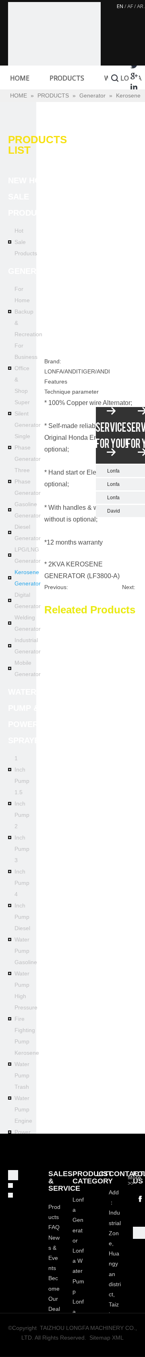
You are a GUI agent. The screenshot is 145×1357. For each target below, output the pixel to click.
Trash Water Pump (21, 1098)
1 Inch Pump (21, 769)
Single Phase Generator (27, 447)
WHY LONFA (122, 78)
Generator (33, 271)
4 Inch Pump (21, 905)
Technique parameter (71, 391)
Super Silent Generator (27, 413)
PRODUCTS (67, 78)
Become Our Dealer (54, 1298)
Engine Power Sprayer (24, 1132)
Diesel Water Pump (22, 939)
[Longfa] (54, 48)
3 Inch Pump (21, 871)
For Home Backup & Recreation (28, 311)
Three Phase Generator (27, 481)
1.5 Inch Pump (21, 803)
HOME (19, 78)
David (113, 511)
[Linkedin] (134, 87)
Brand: (52, 361)
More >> (134, 1180)
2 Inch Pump (21, 837)
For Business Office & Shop (25, 368)
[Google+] (134, 76)
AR (140, 6)
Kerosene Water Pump (26, 1064)
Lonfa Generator (78, 1220)
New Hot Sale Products (30, 196)
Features (55, 381)
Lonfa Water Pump (78, 1271)
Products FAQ (54, 1217)
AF (130, 6)
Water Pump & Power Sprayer (26, 716)
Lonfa (113, 471)
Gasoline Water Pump (25, 973)
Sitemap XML (106, 1337)
